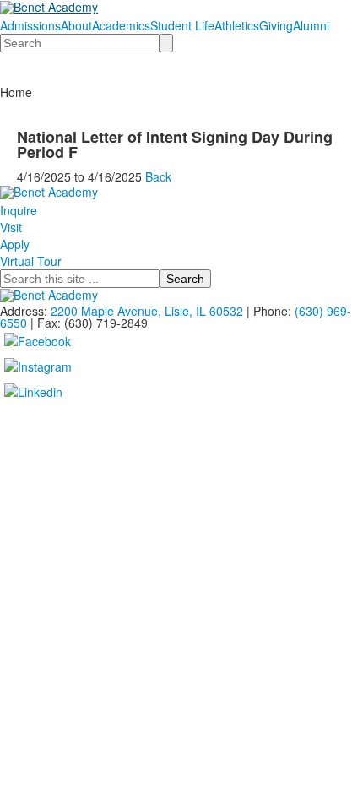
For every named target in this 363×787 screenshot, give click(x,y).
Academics (121, 25)
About (76, 25)
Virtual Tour (31, 260)
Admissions (30, 25)
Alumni (311, 25)
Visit (11, 227)
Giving (276, 25)
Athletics (236, 25)
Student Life (182, 25)
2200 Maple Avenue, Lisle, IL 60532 (147, 310)
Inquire (18, 210)
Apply (15, 244)
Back (158, 176)
